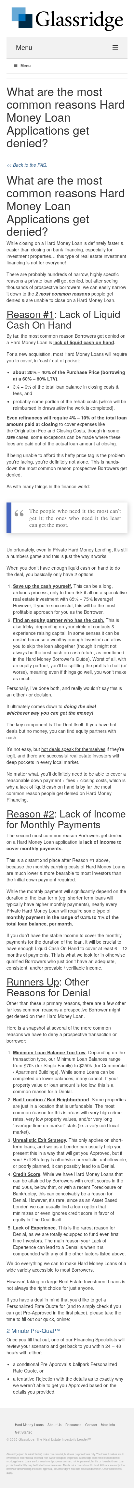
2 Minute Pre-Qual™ (33, 1330)
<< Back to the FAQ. (27, 165)
